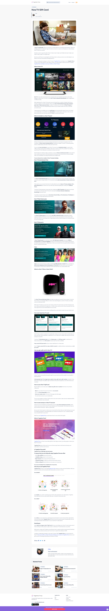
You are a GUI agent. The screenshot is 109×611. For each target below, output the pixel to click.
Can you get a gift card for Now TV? (43, 350)
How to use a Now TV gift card (41, 384)
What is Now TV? (38, 66)
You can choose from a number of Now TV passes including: (46, 158)
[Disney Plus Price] (59, 577)
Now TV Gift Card (40, 9)
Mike (49, 549)
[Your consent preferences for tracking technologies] (107, 609)
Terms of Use (68, 597)
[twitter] (40, 540)
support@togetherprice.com (39, 602)
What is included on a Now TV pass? (43, 116)
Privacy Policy (68, 599)
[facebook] (38, 540)
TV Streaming (42, 566)
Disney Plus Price (66, 576)
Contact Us (56, 599)
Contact (73, 2)
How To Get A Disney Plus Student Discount (45, 577)
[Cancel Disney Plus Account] (35, 585)
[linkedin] (42, 540)
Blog (55, 597)
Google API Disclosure (69, 600)
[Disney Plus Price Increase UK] (59, 569)
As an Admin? (37, 472)
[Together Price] (39, 2)
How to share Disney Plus (68, 584)
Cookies (67, 598)
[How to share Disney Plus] (59, 585)
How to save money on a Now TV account (44, 402)
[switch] (76, 2)
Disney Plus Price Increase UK (69, 568)
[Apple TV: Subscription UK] (35, 569)
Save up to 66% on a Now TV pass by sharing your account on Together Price (53, 534)
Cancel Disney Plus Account (46, 584)
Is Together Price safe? (40, 449)
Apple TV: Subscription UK (45, 568)
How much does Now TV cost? (41, 313)
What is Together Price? (40, 418)
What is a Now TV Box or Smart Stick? (43, 269)
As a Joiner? (36, 498)
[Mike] (33, 15)
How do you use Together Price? (42, 466)
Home (70, 2)
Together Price (57, 61)
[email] (44, 540)
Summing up (37, 523)
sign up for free (52, 468)
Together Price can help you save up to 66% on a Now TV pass (47, 63)
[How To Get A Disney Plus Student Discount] (35, 577)
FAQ (55, 598)
